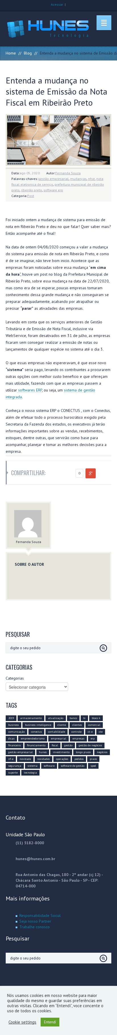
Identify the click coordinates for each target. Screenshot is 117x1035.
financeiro (14, 745)
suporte (13, 772)
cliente (61, 725)
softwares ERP (29, 390)
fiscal (55, 745)
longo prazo (83, 752)
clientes (77, 725)
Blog (28, 53)
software (49, 766)
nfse (91, 179)
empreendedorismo (33, 738)
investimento (61, 752)
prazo (93, 759)
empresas (78, 738)
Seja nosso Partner (35, 921)
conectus (36, 732)
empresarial (58, 738)
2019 (11, 718)
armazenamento (31, 718)
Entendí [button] (50, 1022)
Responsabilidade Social (40, 915)
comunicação (16, 732)
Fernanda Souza (68, 173)
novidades (43, 759)
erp (93, 738)
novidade (25, 759)
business (13, 725)
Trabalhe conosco (34, 926)
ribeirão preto (31, 190)
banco (73, 718)
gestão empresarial (53, 179)
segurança (14, 766)
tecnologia (30, 772)
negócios (102, 752)
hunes (43, 752)
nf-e (10, 759)
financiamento (36, 745)
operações (62, 759)
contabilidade (56, 732)
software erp (53, 190)
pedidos (78, 759)
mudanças (78, 179)
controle (76, 732)
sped (93, 766)
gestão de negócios (90, 745)
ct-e (90, 732)
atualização (55, 718)
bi (84, 718)
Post (30, 196)
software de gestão (72, 766)
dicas (11, 738)
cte (101, 732)
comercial (94, 725)
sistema (32, 766)
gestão (68, 745)
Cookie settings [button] (22, 1022)
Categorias (15, 678)
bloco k (96, 718)
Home (11, 53)
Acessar (57, 4)
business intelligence (38, 725)
